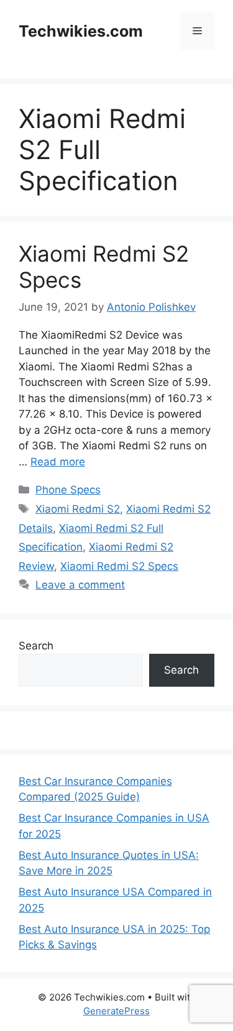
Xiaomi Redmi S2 (77, 509)
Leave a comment (80, 585)
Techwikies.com (81, 31)
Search (36, 645)
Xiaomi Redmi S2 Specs (119, 566)
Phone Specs (68, 489)
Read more (57, 462)
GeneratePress (116, 1011)
